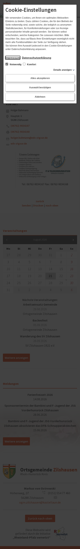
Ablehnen (40, 96)
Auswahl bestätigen (40, 87)
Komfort (31, 64)
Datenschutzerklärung (36, 57)
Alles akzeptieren (40, 78)
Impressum (12, 57)
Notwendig (15, 64)
